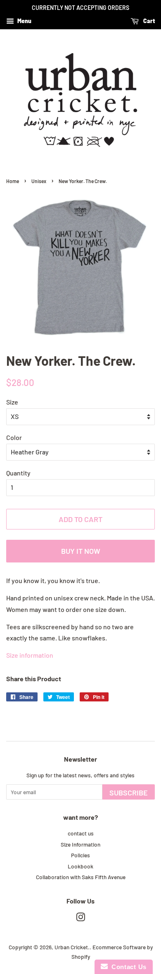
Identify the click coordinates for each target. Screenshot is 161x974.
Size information (29, 655)
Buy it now (80, 550)
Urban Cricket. (72, 946)
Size (12, 402)
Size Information (80, 844)
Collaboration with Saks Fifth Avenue (80, 876)
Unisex (38, 181)
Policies (80, 855)
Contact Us (127, 966)
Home (12, 181)
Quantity (18, 473)
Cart (148, 20)
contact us (81, 833)
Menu (23, 20)
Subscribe (128, 792)
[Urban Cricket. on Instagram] (80, 918)
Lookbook (80, 866)
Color (14, 437)
